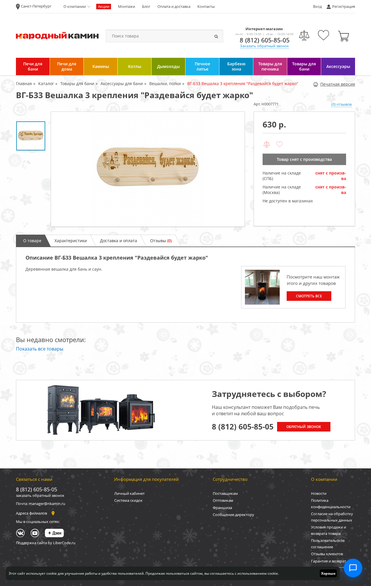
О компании (74, 6)
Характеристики (70, 240)
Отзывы (161, 240)
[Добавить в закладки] (279, 144)
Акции (103, 6)
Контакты (206, 6)
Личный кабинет (129, 493)
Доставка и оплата (118, 240)
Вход (317, 6)
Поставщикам (225, 493)
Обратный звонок (303, 426)
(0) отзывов (341, 104)
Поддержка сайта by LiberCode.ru (45, 542)
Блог (146, 6)
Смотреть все (309, 296)
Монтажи (126, 6)
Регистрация (343, 6)
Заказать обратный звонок (264, 45)
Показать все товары (39, 349)
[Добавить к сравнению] (267, 144)
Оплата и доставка (173, 6)
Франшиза (222, 507)
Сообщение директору (233, 514)
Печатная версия (337, 84)
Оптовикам (223, 500)
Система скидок (128, 500)
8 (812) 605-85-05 (265, 40)
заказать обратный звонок (40, 495)
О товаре (32, 240)
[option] (148, 169)
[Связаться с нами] (353, 568)
